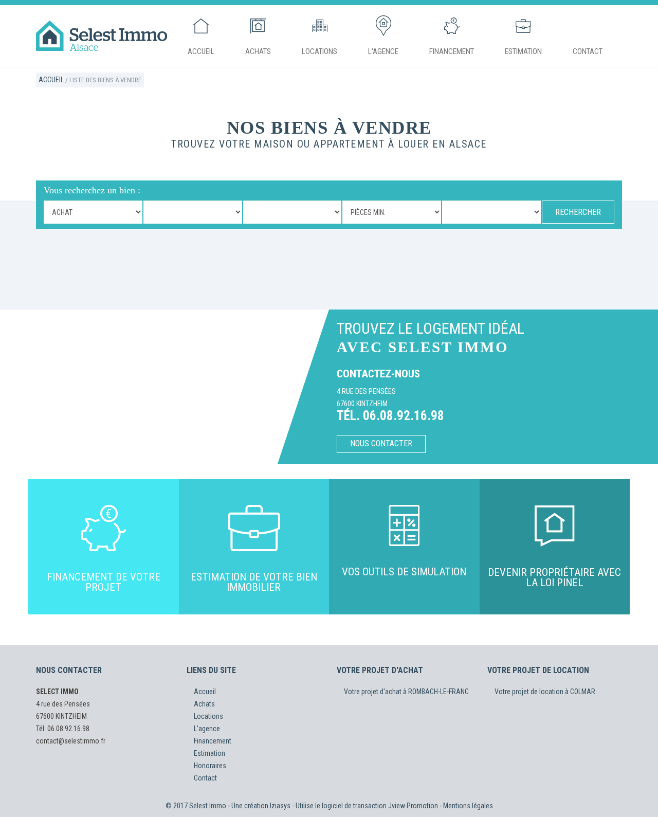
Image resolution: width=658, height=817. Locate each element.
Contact (587, 51)
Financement (451, 51)
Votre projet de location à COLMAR (545, 691)
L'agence (383, 51)
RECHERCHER (578, 212)
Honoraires (210, 765)
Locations (319, 51)
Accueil (201, 51)
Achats (258, 51)
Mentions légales (468, 806)
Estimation (523, 51)
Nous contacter (381, 443)
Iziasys (280, 806)
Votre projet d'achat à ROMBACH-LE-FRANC (406, 691)
